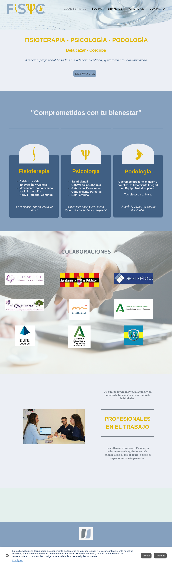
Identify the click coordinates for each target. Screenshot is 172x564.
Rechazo (160, 555)
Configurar (17, 560)
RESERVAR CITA (85, 73)
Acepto (146, 555)
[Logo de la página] (25, 9)
